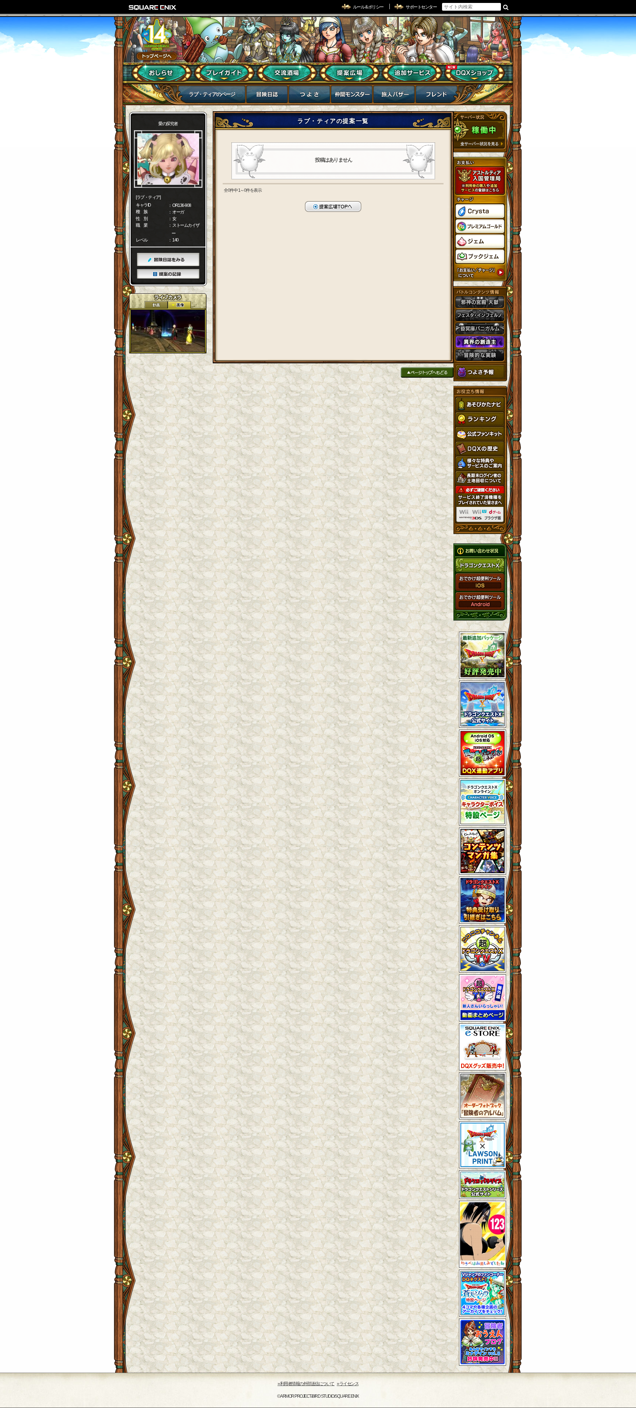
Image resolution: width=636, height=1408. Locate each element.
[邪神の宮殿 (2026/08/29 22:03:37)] (168, 331)
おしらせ (161, 73)
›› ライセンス (347, 1383)
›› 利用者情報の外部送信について (306, 1383)
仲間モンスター (352, 96)
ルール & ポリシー (368, 7)
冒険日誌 (267, 96)
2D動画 (156, 305)
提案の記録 (168, 274)
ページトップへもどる (427, 372)
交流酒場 (287, 73)
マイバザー (394, 96)
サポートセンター (421, 7)
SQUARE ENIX (152, 7)
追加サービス (412, 73)
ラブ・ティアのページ (212, 94)
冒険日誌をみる (168, 260)
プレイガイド (224, 73)
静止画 (179, 305)
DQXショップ (474, 73)
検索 (506, 7)
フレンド (436, 96)
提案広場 (349, 73)
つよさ (309, 96)
